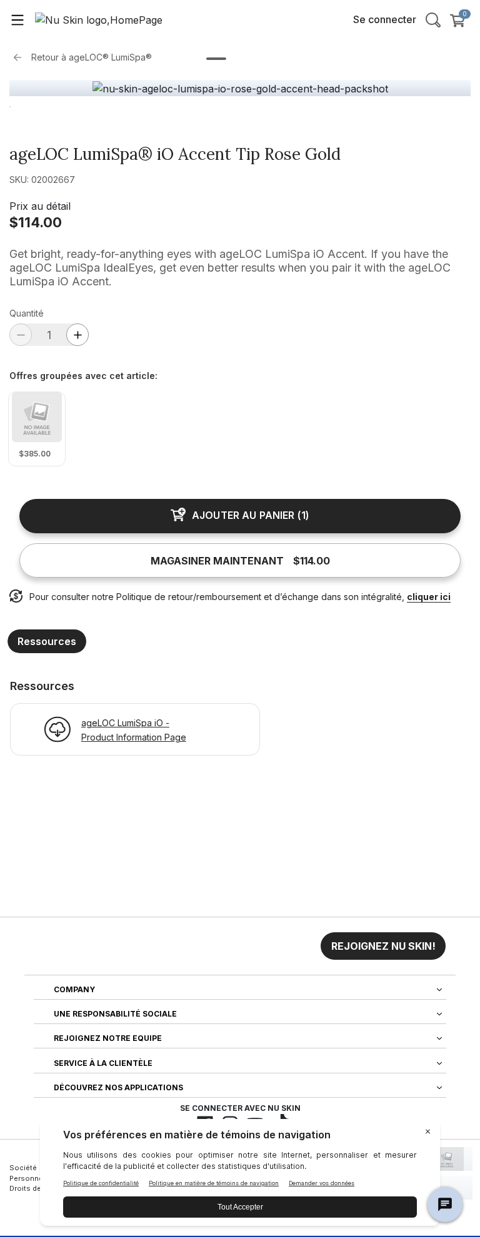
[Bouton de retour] (20, 57)
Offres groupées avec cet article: (83, 376)
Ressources (47, 641)
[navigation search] (433, 19)
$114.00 (35, 222)
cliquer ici (429, 596)
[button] (383, 946)
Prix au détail (40, 206)
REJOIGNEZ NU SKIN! (383, 946)
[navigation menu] (17, 19)
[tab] (216, 58)
